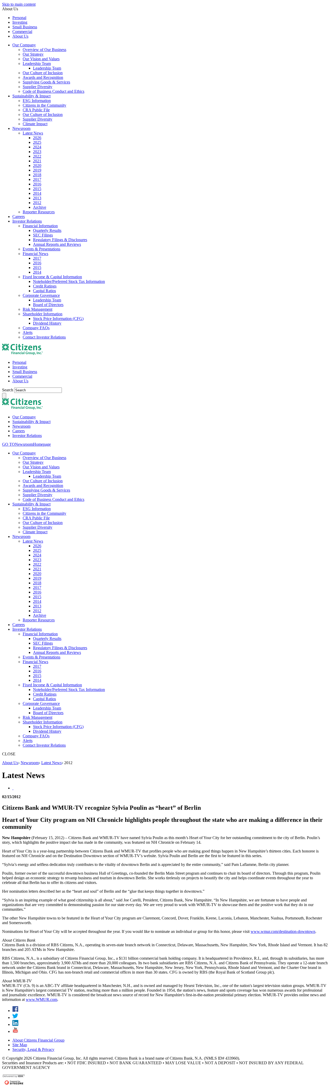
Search (8, 390)
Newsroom (30, 763)
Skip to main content (19, 4)
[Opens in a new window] (15, 1010)
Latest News (51, 763)
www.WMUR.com (41, 999)
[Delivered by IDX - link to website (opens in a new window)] (14, 1077)
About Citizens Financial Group (38, 1040)
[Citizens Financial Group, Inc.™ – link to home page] (22, 353)
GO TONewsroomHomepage (26, 444)
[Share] (12, 788)
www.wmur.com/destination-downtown (283, 931)
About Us (10, 763)
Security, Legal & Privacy (33, 1049)
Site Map (19, 1045)
